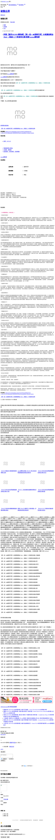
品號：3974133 (7, 141)
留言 (14, 742)
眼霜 (19, 508)
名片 (4, 28)
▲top (2, 749)
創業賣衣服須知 (5, 125)
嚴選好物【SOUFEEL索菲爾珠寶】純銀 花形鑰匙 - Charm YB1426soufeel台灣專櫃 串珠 (25, 709)
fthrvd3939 (3, 734)
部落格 (5, 26)
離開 (8, 837)
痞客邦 (11, 742)
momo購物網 (10, 74)
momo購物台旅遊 (22, 471)
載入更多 (3, 751)
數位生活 (11, 746)
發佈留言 (3, 760)
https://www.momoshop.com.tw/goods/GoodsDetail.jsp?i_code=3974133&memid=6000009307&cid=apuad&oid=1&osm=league (17, 393)
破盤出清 (5, 11)
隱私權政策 (35, 820)
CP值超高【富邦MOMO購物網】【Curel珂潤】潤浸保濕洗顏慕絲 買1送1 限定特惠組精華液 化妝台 (28, 718)
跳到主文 (3, 15)
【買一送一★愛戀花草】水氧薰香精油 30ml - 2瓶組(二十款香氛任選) (18, 128)
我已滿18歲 (3, 837)
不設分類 (12, 22)
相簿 (4, 25)
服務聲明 (41, 820)
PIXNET (16, 820)
